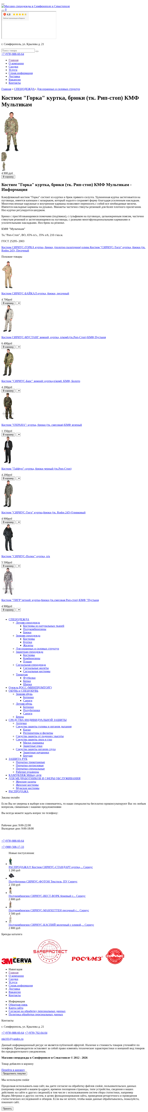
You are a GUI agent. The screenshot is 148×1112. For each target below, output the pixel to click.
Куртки (27, 642)
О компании (16, 63)
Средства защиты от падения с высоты (40, 736)
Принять (7, 1108)
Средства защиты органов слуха (36, 749)
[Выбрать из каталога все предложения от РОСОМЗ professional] (87, 963)
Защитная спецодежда (29, 651)
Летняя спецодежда (28, 622)
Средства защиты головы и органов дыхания (43, 726)
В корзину (8, 303)
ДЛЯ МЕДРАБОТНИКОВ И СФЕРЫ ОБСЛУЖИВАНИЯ (44, 778)
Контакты (15, 82)
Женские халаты (26, 781)
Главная (13, 60)
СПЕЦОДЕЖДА (24, 89)
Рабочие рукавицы (27, 771)
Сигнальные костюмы (36, 671)
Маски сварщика (33, 742)
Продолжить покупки (14, 1073)
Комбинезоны (31, 658)
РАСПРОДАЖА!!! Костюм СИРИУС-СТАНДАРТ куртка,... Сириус (51, 867)
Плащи (27, 661)
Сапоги (27, 700)
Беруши (28, 755)
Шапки (27, 684)
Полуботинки (31, 710)
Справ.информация (21, 73)
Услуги (13, 69)
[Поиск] (2, 10)
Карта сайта (16, 1007)
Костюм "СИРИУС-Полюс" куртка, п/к (25, 556)
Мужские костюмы (27, 788)
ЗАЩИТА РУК (18, 758)
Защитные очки (32, 745)
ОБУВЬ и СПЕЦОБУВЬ (23, 690)
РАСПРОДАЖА (19, 791)
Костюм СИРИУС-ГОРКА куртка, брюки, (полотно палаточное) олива (45, 247)
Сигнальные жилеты (36, 668)
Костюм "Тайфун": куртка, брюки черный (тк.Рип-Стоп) (36, 468)
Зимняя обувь (24, 694)
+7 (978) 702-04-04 (36, 1032)
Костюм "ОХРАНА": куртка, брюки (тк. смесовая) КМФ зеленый (41, 424)
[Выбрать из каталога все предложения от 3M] (6, 963)
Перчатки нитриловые (30, 765)
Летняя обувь (24, 703)
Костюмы (29, 638)
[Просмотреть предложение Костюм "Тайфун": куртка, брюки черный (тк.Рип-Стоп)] (8, 462)
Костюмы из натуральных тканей (43, 625)
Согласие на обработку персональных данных (37, 1011)
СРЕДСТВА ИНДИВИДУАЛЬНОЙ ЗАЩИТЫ (38, 720)
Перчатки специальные (30, 768)
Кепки (27, 681)
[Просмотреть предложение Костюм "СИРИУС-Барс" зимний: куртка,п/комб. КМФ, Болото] (8, 374)
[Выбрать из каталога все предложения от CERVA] (22, 963)
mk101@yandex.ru (12, 1038)
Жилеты (28, 645)
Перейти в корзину (13, 1069)
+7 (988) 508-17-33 (12, 846)
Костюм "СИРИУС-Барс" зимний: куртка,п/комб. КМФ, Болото (40, 381)
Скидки (13, 66)
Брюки (27, 632)
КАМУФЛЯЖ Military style (25, 775)
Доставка (14, 76)
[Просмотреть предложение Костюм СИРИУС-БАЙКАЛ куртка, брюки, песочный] (8, 287)
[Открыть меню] (2, 4)
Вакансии (15, 79)
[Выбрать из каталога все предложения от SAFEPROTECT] (50, 963)
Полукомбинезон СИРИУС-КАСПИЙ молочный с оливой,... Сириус (51, 924)
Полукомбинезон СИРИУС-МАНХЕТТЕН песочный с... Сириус (49, 910)
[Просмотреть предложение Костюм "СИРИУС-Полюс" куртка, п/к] (8, 550)
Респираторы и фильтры (38, 732)
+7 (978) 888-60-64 (12, 54)
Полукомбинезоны (34, 629)
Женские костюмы (27, 784)
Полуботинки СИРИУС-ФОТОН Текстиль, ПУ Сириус (43, 881)
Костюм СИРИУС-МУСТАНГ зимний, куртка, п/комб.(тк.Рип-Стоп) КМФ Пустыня (53, 337)
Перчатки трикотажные (30, 762)
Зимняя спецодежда (28, 635)
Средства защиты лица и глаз (34, 739)
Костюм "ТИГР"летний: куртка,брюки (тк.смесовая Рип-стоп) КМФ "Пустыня (50, 600)
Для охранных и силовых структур (58, 89)
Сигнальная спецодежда (31, 664)
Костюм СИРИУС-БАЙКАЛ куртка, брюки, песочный (35, 293)
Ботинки (28, 697)
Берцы (20, 716)
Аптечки (21, 723)
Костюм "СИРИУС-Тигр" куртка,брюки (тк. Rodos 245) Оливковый (43, 512)
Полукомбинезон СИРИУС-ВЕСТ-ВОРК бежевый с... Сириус (47, 895)
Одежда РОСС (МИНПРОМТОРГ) (30, 687)
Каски (27, 729)
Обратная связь (18, 1004)
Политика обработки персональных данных (36, 1014)
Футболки (29, 677)
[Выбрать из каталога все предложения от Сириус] (115, 963)
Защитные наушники (36, 752)
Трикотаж (22, 674)
